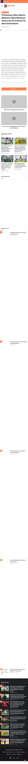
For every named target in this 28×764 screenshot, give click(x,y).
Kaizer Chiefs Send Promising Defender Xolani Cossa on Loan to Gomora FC (20, 165)
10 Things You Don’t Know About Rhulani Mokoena (18, 342)
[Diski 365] (9, 6)
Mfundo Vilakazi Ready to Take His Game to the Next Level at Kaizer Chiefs (18, 718)
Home (4, 752)
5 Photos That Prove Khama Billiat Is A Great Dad (17, 670)
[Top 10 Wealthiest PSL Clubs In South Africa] (5, 613)
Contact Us (19, 754)
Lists (14, 752)
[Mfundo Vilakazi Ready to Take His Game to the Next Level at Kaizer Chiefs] (5, 719)
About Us (14, 754)
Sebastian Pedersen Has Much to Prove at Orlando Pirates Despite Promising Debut (18, 741)
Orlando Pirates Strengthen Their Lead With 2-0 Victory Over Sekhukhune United (17, 725)
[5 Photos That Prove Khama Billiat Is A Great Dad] (5, 672)
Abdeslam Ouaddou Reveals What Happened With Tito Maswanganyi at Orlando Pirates (6, 148)
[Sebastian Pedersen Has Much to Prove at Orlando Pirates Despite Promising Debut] (5, 741)
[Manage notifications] (24, 761)
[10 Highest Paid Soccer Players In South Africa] (5, 286)
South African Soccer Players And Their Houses (17, 451)
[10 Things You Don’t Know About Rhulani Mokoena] (5, 395)
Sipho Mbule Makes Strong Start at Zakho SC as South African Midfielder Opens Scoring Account (17, 704)
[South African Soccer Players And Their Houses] (5, 504)
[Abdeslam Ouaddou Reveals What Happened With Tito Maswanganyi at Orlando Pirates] (7, 141)
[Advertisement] (12, 201)
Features (23, 752)
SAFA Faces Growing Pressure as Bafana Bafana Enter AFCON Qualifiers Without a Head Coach (20, 148)
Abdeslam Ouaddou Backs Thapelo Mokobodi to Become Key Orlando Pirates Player (18, 696)
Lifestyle (18, 752)
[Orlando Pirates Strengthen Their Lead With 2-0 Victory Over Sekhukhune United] (5, 726)
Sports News (5, 12)
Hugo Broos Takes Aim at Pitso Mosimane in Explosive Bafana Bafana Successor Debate (7, 166)
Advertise (8, 754)
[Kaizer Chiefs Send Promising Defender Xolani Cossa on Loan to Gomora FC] (21, 158)
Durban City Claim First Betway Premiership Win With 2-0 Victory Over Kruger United (18, 711)
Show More (14, 89)
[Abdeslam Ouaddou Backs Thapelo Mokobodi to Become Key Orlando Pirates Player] (5, 697)
